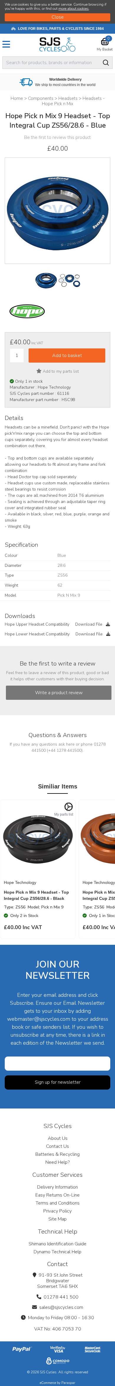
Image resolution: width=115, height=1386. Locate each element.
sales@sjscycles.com (61, 1307)
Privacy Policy (57, 1211)
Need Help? (57, 1162)
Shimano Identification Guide (57, 1244)
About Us (58, 1138)
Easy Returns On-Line (57, 1195)
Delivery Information (57, 1187)
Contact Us (57, 1146)
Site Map (57, 1219)
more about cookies (73, 8)
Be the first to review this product (57, 137)
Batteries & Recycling (57, 1154)
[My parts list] (68, 806)
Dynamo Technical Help (57, 1252)
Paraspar (68, 1383)
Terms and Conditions (58, 1203)
